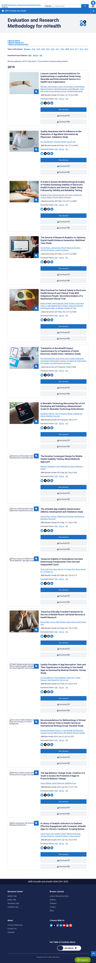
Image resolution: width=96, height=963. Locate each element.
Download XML (64, 122)
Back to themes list (16, 42)
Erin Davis (71, 466)
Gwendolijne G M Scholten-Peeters (53, 361)
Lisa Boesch (79, 303)
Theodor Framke (60, 142)
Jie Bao (54, 516)
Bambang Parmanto (48, 519)
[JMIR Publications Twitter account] (54, 925)
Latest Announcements (59, 896)
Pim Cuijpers (45, 363)
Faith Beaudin (46, 308)
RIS (41, 55)
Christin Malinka (60, 678)
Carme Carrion (74, 836)
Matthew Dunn (70, 783)
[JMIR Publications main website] (22, 6)
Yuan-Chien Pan (47, 569)
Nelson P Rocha (53, 197)
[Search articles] (85, 6)
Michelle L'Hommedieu (49, 87)
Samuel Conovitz (47, 733)
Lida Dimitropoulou (60, 89)
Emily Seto (76, 248)
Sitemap (11, 932)
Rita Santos (69, 195)
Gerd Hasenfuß (53, 680)
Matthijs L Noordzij (53, 416)
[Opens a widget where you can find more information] (83, 960)
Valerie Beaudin (58, 303)
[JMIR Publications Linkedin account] (60, 925)
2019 (67, 49)
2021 (57, 49)
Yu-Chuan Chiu (69, 569)
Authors (53, 900)
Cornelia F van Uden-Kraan (76, 361)
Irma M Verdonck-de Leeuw (60, 363)
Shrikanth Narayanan (75, 91)
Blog (52, 911)
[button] (93, 3)
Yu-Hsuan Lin (48, 572)
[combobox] (67, 6)
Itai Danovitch (78, 730)
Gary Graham (55, 834)
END (30, 55)
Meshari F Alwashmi (48, 466)
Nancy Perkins (63, 306)
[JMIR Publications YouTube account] (64, 925)
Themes (53, 903)
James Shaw (55, 248)
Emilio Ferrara (49, 91)
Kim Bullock (67, 733)
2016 (81, 49)
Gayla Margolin (73, 89)
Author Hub (12, 896)
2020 (62, 49)
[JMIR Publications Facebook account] (57, 925)
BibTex (35, 55)
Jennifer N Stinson (48, 250)
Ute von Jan (71, 142)
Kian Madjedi (52, 306)
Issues (52, 907)
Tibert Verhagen (61, 414)
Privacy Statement (15, 925)
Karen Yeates (69, 303)
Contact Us (12, 929)
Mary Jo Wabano (57, 308)
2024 (43, 49)
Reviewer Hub (13, 903)
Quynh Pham (45, 248)
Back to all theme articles (18, 44)
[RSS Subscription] (70, 925)
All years (27, 49)
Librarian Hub (13, 907)
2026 (33, 49)
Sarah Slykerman (58, 783)
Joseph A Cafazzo (62, 250)
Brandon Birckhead (48, 730)
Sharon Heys (71, 622)
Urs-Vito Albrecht (47, 142)
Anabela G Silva (46, 195)
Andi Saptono (79, 516)
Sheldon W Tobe (70, 308)
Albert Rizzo (58, 733)
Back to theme (14, 41)
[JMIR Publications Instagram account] (67, 925)
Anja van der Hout (62, 359)
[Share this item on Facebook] (81, 24)
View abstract (63, 110)
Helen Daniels (60, 622)
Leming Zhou (46, 516)
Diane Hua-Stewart (76, 306)
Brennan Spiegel (78, 733)
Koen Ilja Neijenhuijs (48, 359)
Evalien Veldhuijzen (76, 359)
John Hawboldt (62, 466)
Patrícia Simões (58, 195)
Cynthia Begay (79, 87)
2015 (86, 49)
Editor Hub (12, 900)
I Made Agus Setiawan (65, 516)
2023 (48, 49)
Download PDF (64, 116)
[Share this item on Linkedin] (84, 24)
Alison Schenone (47, 89)
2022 (53, 49)
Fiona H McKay (46, 783)
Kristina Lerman (61, 91)
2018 (72, 49)
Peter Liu (44, 306)
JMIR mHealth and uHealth (15, 11)
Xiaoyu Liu (59, 730)
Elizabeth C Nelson (48, 414)
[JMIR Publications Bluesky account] (51, 925)
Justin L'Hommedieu (66, 87)
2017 (77, 49)
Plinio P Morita (66, 248)
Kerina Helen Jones (48, 622)
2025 (38, 49)
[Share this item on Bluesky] (81, 21)
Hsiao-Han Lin (58, 569)
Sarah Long (70, 678)
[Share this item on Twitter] (84, 21)
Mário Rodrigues (65, 197)
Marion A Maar (46, 303)
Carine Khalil (68, 730)
